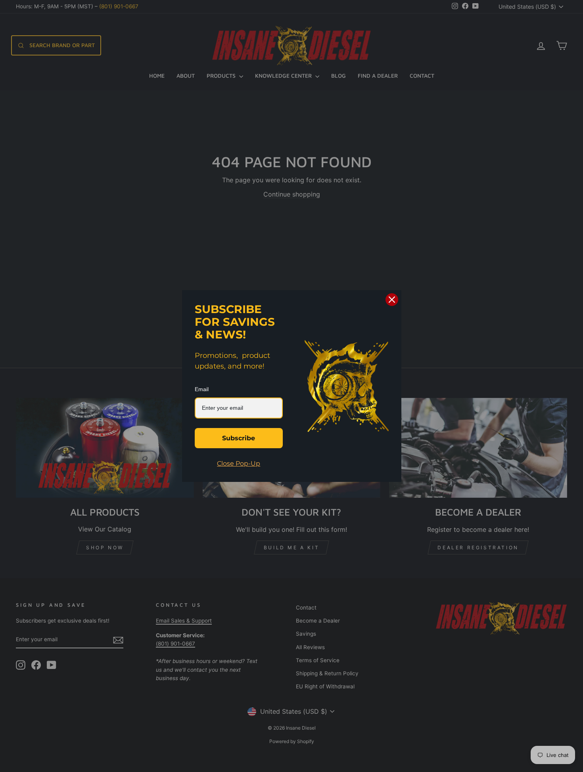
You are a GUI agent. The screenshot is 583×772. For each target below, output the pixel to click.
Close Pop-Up (238, 463)
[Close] (391, 299)
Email (202, 389)
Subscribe (238, 438)
